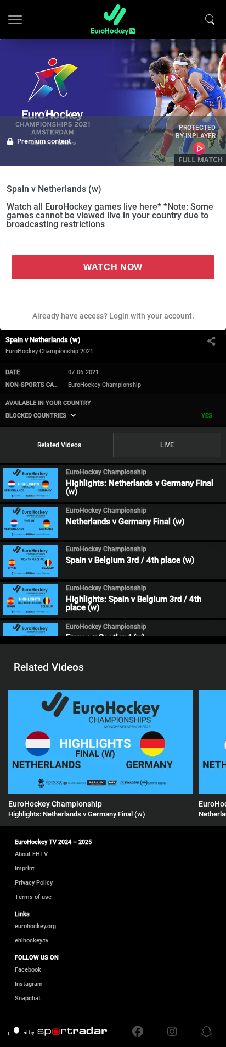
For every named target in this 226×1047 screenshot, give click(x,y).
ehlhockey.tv (31, 940)
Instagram (29, 984)
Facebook (28, 969)
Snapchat (28, 998)
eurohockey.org (35, 926)
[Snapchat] (204, 1031)
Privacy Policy (34, 882)
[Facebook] (140, 1031)
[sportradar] (57, 1031)
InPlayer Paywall (199, 148)
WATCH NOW (113, 267)
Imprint (25, 868)
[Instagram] (172, 1031)
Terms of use (33, 897)
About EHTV (31, 854)
